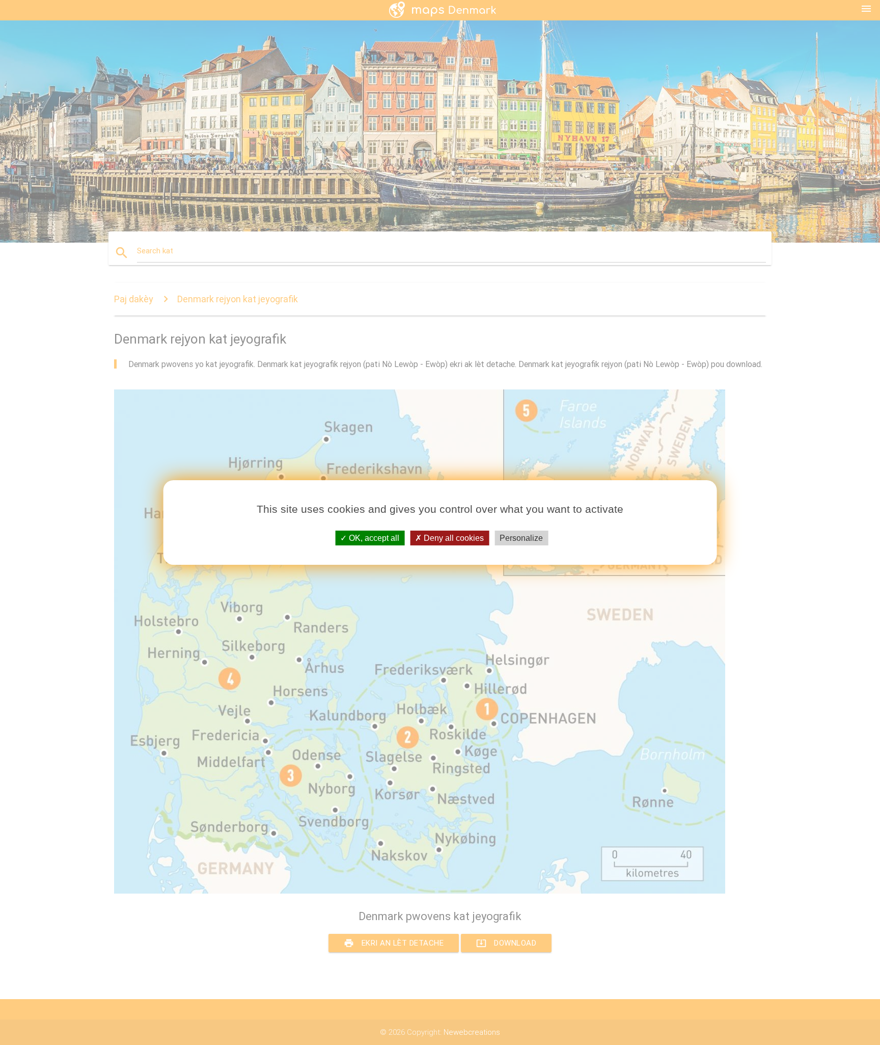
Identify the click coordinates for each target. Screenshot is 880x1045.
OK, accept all (373, 538)
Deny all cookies (453, 538)
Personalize (521, 538)
